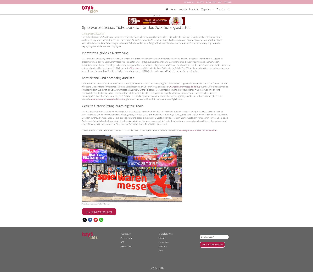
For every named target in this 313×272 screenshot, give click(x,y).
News (173, 9)
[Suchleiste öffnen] (228, 9)
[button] (85, 220)
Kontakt (162, 238)
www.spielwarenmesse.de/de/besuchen (198, 130)
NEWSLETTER (211, 2)
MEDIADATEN (189, 2)
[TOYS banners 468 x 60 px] (156, 23)
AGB (122, 242)
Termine (221, 9)
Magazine (206, 9)
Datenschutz (126, 238)
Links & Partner (166, 233)
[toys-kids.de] (90, 9)
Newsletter (164, 242)
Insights (183, 9)
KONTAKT (200, 2)
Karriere (163, 246)
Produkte (194, 9)
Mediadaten (126, 246)
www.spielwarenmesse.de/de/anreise (108, 99)
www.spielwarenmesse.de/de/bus (184, 86)
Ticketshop (135, 68)
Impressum (125, 233)
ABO (220, 2)
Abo (161, 250)
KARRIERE (227, 2)
